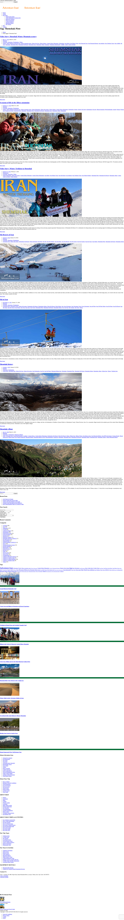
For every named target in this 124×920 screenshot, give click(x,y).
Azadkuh (25, 436)
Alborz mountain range (26, 43)
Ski (63, 307)
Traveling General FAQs (8, 813)
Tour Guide (5, 792)
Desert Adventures (10, 20)
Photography (6, 547)
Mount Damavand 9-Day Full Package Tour (11, 752)
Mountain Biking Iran (56, 371)
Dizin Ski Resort (33, 241)
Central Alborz (31, 436)
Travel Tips (5, 554)
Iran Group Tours (7, 827)
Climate (4, 801)
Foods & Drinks (6, 534)
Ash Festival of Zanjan (8, 499)
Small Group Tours (10, 16)
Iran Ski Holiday (50, 241)
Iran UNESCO (106, 570)
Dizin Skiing (58, 306)
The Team (5, 760)
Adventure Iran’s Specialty (9, 763)
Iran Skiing (94, 241)
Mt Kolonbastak (108, 109)
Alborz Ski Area (35, 43)
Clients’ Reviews (7, 769)
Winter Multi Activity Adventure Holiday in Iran (12, 698)
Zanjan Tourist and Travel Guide (10, 500)
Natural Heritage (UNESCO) (9, 542)
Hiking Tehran (79, 436)
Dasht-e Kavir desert (64, 568)
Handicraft (5, 536)
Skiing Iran (104, 371)
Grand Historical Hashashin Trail (8, 588)
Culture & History (7, 530)
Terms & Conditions (7, 914)
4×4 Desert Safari (7, 839)
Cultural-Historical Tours (8, 858)
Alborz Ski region (45, 109)
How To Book (6, 781)
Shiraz (37, 571)
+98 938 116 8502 (4, 877)
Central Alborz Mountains (52, 43)
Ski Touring (8, 24)
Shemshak (8, 44)
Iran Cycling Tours (95, 568)
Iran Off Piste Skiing (101, 306)
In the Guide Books (7, 771)
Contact (4, 27)
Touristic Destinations (8, 810)
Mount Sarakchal (101, 109)
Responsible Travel (7, 764)
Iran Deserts (106, 568)
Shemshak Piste (14, 44)
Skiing (81, 307)
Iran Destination (36, 371)
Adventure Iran (6, 241)
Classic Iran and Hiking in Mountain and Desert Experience (14, 606)
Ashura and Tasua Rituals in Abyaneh (11, 501)
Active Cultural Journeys (8, 842)
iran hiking (67, 43)
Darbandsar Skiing (42, 306)
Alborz (4, 43)
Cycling (51, 568)
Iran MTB (42, 570)
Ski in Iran (4, 299)
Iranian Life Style (82, 109)
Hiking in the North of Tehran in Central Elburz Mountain (14, 644)
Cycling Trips (6, 837)
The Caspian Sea (49, 571)
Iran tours (27, 307)
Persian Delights (6, 546)
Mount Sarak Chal (12, 437)
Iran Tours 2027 (6, 830)
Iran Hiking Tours (74, 43)
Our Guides (5, 765)
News (4, 543)
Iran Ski (44, 241)
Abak (4, 436)
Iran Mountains (6, 539)
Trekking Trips (6, 836)
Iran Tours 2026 (6, 829)
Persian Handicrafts (7, 806)
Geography (5, 798)
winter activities (71, 44)
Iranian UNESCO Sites (11, 570)
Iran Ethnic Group (116, 568)
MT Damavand (19, 571)
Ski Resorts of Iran (7, 235)
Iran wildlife (117, 43)
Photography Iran (7, 845)
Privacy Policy (6, 915)
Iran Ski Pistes (58, 241)
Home (4, 12)
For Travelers (6, 808)
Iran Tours (5, 15)
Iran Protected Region (93, 43)
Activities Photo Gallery (8, 862)
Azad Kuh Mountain (18, 436)
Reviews (5, 550)
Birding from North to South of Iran (9, 733)
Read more (2, 99)
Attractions (10, 42)
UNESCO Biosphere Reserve (9, 556)
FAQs (4, 918)
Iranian (75, 109)
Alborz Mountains (36, 109)
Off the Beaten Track (7, 841)
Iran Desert (101, 568)
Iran (63, 306)
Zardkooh (62, 571)
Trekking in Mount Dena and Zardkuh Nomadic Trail (13, 625)
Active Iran (5, 371)
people (114, 109)
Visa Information (6, 809)
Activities (5, 42)
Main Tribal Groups (7, 805)
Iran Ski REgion (65, 241)
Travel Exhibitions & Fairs (9, 772)
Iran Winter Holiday (86, 175)
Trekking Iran (114, 371)
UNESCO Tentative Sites (8, 560)
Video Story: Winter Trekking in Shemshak (16, 169)
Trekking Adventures (7, 850)
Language (5, 804)
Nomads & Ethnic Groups (9, 545)
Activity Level (6, 790)
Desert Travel (6, 853)
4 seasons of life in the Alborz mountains (14, 103)
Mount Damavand (12, 571)
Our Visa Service (7, 785)
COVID (5, 529)
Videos (21, 42)
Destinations (16, 42)
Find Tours (3, 516)
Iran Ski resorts (73, 241)
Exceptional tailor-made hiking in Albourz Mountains (13, 715)
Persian (118, 109)
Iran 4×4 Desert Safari (8, 823)
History (4, 797)
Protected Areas (6, 548)
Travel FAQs (6, 788)
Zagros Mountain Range (56, 571)
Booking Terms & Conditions (9, 783)
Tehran (109, 371)
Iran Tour (23, 307)
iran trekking (101, 43)
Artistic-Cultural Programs (9, 774)
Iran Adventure (67, 306)
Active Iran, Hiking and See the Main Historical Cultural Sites (15, 661)
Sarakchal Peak (17, 110)
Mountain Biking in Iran (39, 437)
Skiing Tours (6, 851)
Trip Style (5, 761)
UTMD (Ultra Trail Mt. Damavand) (11, 860)
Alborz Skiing (43, 43)
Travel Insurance (6, 784)
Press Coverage (6, 768)
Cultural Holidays (10, 21)
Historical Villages (19, 434)
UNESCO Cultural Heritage (9, 559)
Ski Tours (77, 307)
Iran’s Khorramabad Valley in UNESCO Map (13, 504)
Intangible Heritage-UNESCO (10, 538)
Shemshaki (63, 110)
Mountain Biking (9, 23)
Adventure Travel (14, 306)
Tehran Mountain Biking (112, 437)
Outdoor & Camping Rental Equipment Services (14, 869)
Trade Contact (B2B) (7, 773)
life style (94, 109)
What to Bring (6, 789)
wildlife (62, 44)
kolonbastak (89, 109)
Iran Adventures (85, 306)
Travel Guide (6, 552)
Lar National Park (119, 570)
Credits (4, 916)
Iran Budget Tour (7, 814)
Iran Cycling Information (8, 821)
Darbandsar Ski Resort (24, 241)
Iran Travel (32, 307)
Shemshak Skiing (120, 241)
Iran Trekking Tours (109, 43)
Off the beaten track (25, 571)
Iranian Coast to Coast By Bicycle (10, 859)
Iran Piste (40, 241)
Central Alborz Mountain (26, 175)
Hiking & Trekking (10, 19)
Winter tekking (14, 176)
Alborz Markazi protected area (13, 43)
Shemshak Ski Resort (23, 44)
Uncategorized (6, 555)
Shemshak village (40, 44)
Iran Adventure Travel (76, 306)
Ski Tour (66, 307)
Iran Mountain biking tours (34, 570)
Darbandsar (61, 43)
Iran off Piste (93, 306)
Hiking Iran (72, 436)
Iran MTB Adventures (107, 436)
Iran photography (67, 570)
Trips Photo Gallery (7, 776)
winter (66, 44)
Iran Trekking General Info (9, 820)
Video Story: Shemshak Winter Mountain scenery (18, 36)
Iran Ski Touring (81, 241)
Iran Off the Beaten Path (8, 826)
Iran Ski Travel (11, 307)
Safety (4, 551)
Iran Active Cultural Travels (9, 825)
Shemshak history (6, 364)
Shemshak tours (32, 44)
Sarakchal (55, 437)
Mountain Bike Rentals (8, 867)
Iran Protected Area (83, 43)
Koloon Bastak (115, 436)
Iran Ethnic (110, 568)
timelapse (47, 44)
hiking (67, 436)
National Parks (6, 541)
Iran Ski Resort (62, 175)
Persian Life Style (9, 110)
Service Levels (6, 786)
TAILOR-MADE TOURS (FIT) (13, 18)
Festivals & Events (7, 533)
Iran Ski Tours (88, 241)
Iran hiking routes (87, 436)
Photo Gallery (6, 811)
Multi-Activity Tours (7, 857)
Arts (4, 526)
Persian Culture (6, 802)
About (4, 14)
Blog (4, 25)
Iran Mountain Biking (96, 436)
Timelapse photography (55, 44)
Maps (4, 800)
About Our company (7, 758)
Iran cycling (88, 568)
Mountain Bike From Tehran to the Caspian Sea (12, 680)
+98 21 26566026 (4, 875)
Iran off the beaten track (49, 570)
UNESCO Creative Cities (9, 558)
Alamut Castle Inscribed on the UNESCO (12, 503)
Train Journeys (6, 854)
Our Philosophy (6, 759)
